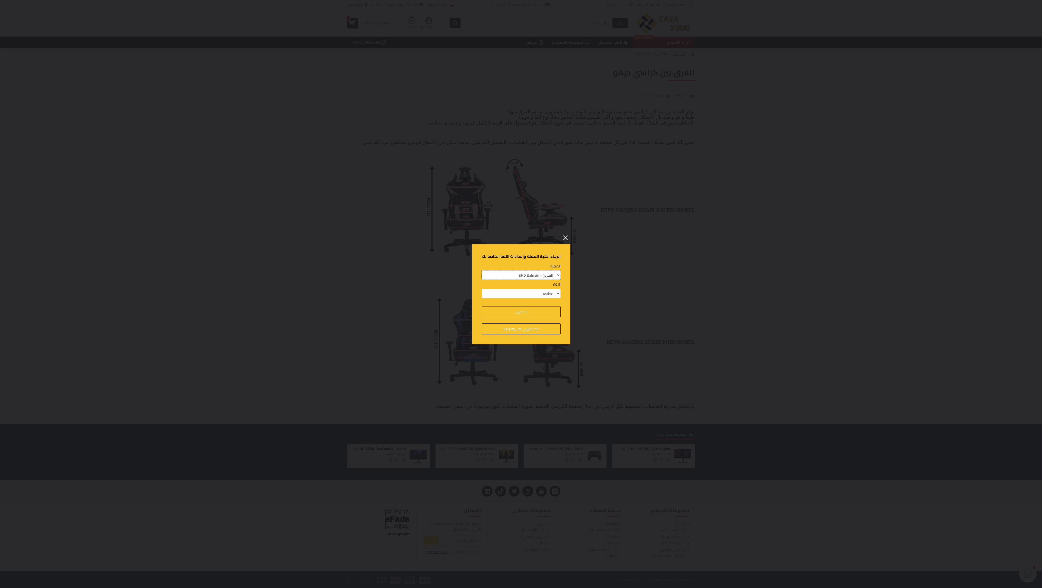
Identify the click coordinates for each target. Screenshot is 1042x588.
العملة (555, 266)
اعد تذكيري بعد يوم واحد (521, 328)
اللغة (557, 284)
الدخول (521, 311)
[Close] (565, 238)
